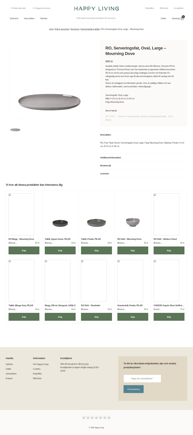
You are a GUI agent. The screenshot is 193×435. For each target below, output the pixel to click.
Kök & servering (62, 29)
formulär (84, 364)
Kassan (9, 378)
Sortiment (14, 18)
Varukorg (176, 18)
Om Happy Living (40, 364)
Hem (51, 29)
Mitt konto (164, 8)
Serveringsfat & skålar (90, 29)
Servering (75, 29)
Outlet (163, 18)
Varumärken (29, 18)
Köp (24, 251)
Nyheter (43, 18)
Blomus (108, 120)
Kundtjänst (178, 8)
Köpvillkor (149, 8)
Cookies (36, 369)
